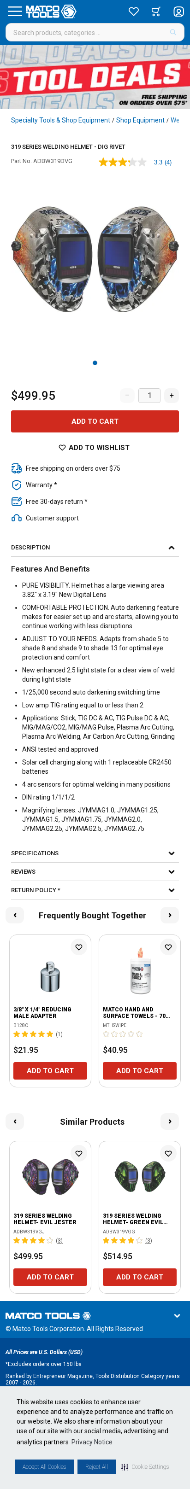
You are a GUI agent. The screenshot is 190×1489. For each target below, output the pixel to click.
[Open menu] (15, 11)
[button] (145, 1467)
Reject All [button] (96, 1467)
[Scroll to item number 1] (95, 363)
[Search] (173, 32)
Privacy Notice (92, 1442)
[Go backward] (15, 915)
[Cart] (156, 11)
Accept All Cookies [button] (44, 1467)
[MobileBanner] (95, 77)
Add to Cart (95, 421)
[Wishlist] (133, 11)
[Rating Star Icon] (17, 1034)
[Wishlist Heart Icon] (79, 947)
